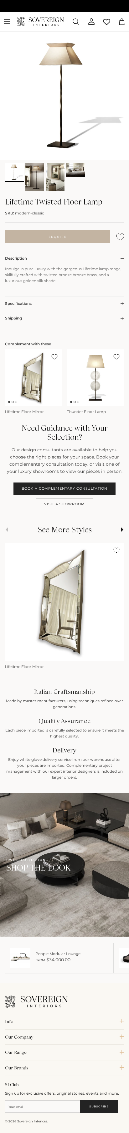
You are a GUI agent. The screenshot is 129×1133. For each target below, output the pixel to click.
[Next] (116, 654)
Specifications (18, 303)
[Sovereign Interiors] (40, 21)
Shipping (13, 318)
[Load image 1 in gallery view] (64, 95)
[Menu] (7, 21)
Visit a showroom (64, 504)
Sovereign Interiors (32, 1121)
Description (16, 258)
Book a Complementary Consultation (64, 488)
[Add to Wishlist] (120, 236)
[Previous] (13, 654)
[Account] (89, 21)
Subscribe (98, 1106)
